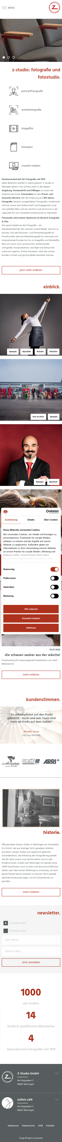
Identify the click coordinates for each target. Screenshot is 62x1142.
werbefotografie (31, 110)
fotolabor (27, 147)
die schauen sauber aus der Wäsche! (32, 655)
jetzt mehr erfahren (31, 270)
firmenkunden (18, 931)
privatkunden (18, 923)
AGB (40, 1126)
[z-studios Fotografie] (54, 12)
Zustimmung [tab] (11, 519)
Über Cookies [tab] (51, 519)
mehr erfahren (31, 675)
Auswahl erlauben (31, 618)
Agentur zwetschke (35, 1138)
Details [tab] (31, 519)
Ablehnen (31, 628)
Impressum (13, 1126)
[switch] (54, 578)
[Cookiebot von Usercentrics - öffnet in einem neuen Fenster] (46, 512)
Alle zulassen (31, 609)
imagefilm (27, 128)
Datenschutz (28, 1126)
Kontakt (50, 1126)
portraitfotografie (32, 91)
